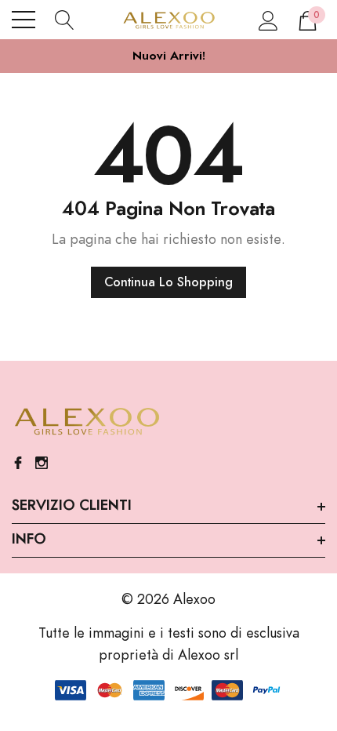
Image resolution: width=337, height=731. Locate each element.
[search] (64, 20)
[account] (268, 20)
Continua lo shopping (168, 282)
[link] (86, 422)
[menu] (23, 19)
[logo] (168, 20)
